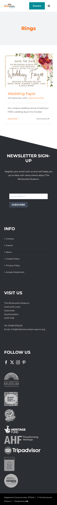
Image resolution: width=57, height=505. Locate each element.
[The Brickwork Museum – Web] (9, 4)
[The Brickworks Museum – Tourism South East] (11, 475)
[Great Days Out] (11, 393)
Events (9, 245)
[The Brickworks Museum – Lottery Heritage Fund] (15, 426)
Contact (10, 238)
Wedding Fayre (21, 93)
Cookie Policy (13, 258)
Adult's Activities (36, 98)
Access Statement (15, 272)
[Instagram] (18, 362)
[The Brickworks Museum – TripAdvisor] (22, 447)
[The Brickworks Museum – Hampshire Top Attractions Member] (10, 409)
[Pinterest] (24, 362)
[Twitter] (12, 362)
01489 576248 (15, 325)
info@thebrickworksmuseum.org (28, 329)
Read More (12, 119)
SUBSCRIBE (18, 205)
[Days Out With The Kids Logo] (9, 458)
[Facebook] (6, 362)
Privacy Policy (13, 265)
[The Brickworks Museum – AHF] (21, 437)
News (8, 252)
